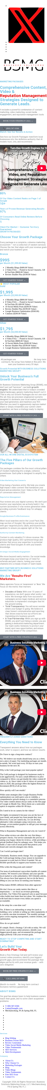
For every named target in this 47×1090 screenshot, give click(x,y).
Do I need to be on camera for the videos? (17, 811)
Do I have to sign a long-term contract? (16, 754)
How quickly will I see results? (12, 790)
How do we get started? (10, 923)
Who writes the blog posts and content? (16, 867)
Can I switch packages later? (12, 851)
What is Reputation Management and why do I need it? (22, 831)
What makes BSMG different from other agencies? (21, 885)
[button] (23, 76)
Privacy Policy (33, 1087)
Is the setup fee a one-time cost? (13, 905)
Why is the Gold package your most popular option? (21, 770)
